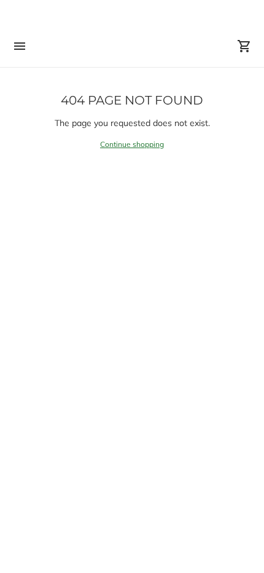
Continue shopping (132, 144)
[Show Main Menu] (19, 46)
